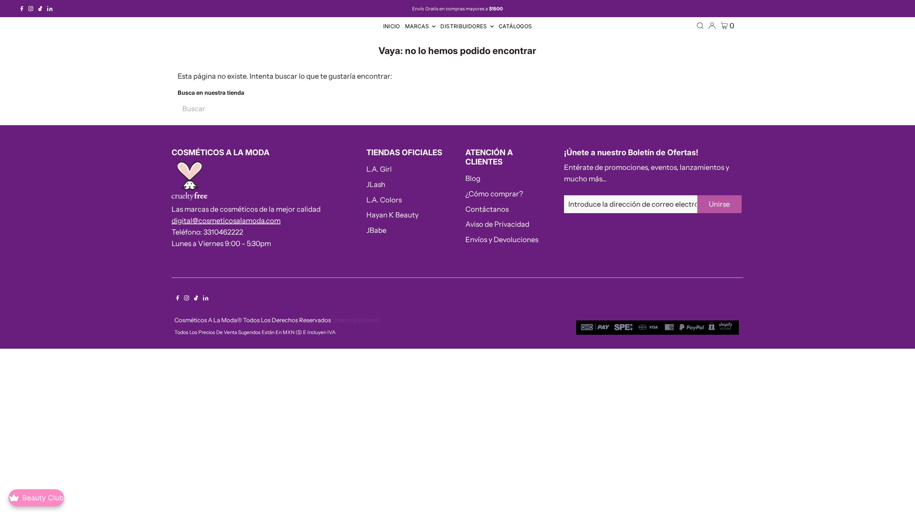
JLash (375, 184)
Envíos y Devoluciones (501, 239)
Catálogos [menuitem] (515, 26)
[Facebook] (22, 8)
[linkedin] (49, 8)
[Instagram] (30, 8)
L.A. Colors (384, 200)
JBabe (376, 230)
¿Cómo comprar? (494, 194)
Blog (472, 178)
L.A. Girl (379, 169)
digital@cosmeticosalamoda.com (226, 220)
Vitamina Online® (356, 320)
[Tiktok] (40, 8)
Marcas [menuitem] (418, 26)
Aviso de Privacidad (497, 224)
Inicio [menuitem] (391, 26)
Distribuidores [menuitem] (464, 26)
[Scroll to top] (901, 501)
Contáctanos (487, 209)
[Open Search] (700, 26)
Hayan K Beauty (392, 215)
